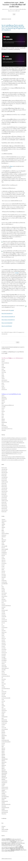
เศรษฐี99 (3, 809)
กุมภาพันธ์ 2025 (4, 495)
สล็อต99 (3, 763)
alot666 (3, 544)
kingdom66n (4, 600)
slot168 (3, 361)
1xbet (3, 528)
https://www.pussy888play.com (8, 405)
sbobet (3, 671)
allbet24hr (3, 541)
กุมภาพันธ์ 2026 (4, 477)
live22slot (3, 604)
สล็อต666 (3, 754)
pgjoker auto (4, 632)
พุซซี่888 (3, 738)
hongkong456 (4, 582)
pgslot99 (3, 640)
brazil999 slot (4, 552)
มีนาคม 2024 (4, 511)
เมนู (14, 14)
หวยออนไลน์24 (4, 780)
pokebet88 (4, 644)
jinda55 (3, 588)
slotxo (3, 373)
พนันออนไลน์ (4, 735)
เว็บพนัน (3, 799)
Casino (3, 557)
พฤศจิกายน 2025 (5, 481)
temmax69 (4, 696)
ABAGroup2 (4, 539)
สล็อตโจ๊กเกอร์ (4, 777)
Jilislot (3, 586)
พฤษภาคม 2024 (4, 510)
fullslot (3, 414)
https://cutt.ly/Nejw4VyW (7, 322)
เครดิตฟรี (3, 790)
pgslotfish (3, 641)
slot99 (3, 364)
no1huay (3, 618)
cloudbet (3, 558)
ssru (2, 690)
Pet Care (3, 622)
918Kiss (3, 532)
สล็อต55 (3, 751)
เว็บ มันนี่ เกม (4, 795)
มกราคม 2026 (4, 478)
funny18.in (4, 574)
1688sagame (4, 521)
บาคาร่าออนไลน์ (5, 427)
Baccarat (3, 547)
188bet (3, 525)
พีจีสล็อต (3, 737)
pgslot (3, 369)
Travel (3, 699)
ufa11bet (3, 701)
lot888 (3, 608)
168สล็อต (3, 524)
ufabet (19, 844)
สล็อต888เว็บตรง (5, 759)
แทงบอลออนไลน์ (5, 810)
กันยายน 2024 (4, 503)
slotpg (3, 375)
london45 (3, 607)
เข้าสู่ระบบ (3, 826)
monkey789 (4, 616)
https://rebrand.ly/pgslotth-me (8, 316)
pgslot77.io (4, 638)
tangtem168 (4, 691)
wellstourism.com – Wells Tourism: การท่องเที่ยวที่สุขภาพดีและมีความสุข (14, 5)
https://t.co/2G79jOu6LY (7, 326)
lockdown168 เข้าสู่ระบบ (6, 605)
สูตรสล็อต (3, 779)
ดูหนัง (3, 403)
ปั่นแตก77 (3, 733)
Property (3, 646)
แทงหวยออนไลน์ (5, 812)
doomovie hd (4, 389)
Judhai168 (3, 599)
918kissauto (4, 535)
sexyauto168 (4, 674)
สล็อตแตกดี (4, 776)
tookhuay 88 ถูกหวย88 (6, 697)
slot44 (3, 366)
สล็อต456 (3, 749)
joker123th (4, 594)
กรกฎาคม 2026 (4, 469)
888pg (3, 530)
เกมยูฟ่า (3, 785)
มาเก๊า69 (3, 743)
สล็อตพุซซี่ (3, 770)
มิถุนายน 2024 (4, 508)
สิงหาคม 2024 (4, 505)
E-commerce (4, 563)
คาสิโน (3, 715)
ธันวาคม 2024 (4, 499)
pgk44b (3, 633)
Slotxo (3, 682)
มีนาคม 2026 (4, 475)
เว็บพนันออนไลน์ (5, 801)
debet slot (3, 560)
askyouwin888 (4, 546)
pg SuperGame (4, 627)
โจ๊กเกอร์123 (4, 397)
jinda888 (3, 589)
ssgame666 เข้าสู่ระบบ (6, 688)
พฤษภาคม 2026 (4, 472)
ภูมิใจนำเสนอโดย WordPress (7, 858)
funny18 (3, 572)
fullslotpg (3, 571)
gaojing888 (4, 575)
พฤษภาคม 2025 (4, 491)
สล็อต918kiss (4, 762)
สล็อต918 (3, 760)
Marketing (4, 614)
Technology (4, 693)
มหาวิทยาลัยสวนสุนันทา (6, 741)
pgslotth (17, 272)
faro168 (3, 564)
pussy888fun (4, 658)
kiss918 (3, 384)
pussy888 (3, 370)
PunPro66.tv (4, 649)
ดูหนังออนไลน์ (4, 398)
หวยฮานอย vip (4, 782)
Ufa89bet (3, 705)
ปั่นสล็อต (3, 730)
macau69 (3, 613)
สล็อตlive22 (4, 765)
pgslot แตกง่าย (4, 380)
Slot (2, 677)
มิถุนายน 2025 (4, 489)
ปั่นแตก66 (3, 732)
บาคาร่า (3, 408)
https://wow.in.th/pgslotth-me (8, 319)
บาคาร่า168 (4, 372)
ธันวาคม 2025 (4, 480)
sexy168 (3, 672)
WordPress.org (4, 831)
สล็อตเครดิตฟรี (4, 773)
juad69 (3, 597)
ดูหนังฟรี (3, 419)
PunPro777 (4, 651)
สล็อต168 (3, 748)
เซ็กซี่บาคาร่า (4, 791)
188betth (3, 387)
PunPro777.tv (4, 652)
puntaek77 (4, 655)
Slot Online (4, 679)
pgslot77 (3, 411)
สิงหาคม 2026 (4, 467)
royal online (4, 661)
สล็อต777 (3, 755)
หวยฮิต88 (3, 784)
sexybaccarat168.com (6, 676)
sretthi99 (3, 687)
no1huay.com (4, 619)
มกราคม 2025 (4, 497)
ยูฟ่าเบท (3, 744)
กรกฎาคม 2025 (4, 488)
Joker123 (3, 591)
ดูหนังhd (3, 420)
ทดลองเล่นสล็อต (5, 721)
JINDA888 (3, 367)
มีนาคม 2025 (4, 494)
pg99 (2, 413)
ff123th (3, 566)
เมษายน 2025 (4, 492)
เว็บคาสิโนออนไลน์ (5, 796)
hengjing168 (4, 580)
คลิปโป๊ (3, 376)
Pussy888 (3, 657)
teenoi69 (3, 694)
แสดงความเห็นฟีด (5, 829)
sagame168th (4, 666)
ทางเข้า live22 (4, 723)
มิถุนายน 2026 (4, 470)
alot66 (3, 542)
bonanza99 (4, 550)
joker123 (3, 359)
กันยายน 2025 (4, 485)
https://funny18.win (5, 381)
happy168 (3, 577)
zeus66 (3, 713)
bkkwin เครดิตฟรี (5, 549)
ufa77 (3, 702)
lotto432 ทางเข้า (5, 610)
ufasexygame (4, 710)
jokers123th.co (4, 596)
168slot (3, 522)
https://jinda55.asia (5, 362)
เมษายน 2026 (4, 474)
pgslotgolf (3, 643)
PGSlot (11, 332)
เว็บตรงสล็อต (4, 798)
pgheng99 (3, 630)
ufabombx (4, 708)
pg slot (3, 386)
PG (2, 624)
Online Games (4, 621)
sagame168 (4, 665)
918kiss (3, 395)
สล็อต (3, 746)
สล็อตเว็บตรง (4, 425)
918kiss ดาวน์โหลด (5, 533)
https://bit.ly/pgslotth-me (7, 313)
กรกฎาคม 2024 (4, 506)
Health (3, 578)
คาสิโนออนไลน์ (4, 716)
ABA (2, 538)
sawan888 (3, 669)
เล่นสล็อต (3, 793)
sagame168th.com (5, 668)
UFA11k (16, 844)
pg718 (3, 629)
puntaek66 (4, 654)
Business (3, 555)
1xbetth (3, 378)
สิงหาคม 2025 (4, 486)
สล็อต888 (3, 757)
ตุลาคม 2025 (4, 483)
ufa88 (3, 704)
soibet (3, 685)
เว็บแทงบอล (4, 806)
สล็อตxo (3, 768)
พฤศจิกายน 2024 (5, 500)
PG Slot (3, 625)
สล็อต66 (3, 752)
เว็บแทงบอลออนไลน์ (5, 807)
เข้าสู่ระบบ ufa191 (5, 787)
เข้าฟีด (3, 827)
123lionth (3, 519)
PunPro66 (3, 647)
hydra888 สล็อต (4, 583)
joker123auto (4, 593)
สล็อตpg (11, 166)
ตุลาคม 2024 (4, 502)
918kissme (4, 536)
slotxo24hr (4, 683)
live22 (3, 416)
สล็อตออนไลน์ (4, 771)
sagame (3, 400)
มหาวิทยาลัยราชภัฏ (5, 740)
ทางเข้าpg (3, 724)
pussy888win (4, 660)
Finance (3, 568)
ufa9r (3, 707)
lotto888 (3, 611)
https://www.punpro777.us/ (7, 428)
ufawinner (3, 712)
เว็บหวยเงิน (4, 430)
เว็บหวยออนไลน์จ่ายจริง (6, 804)
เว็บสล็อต (3, 802)
